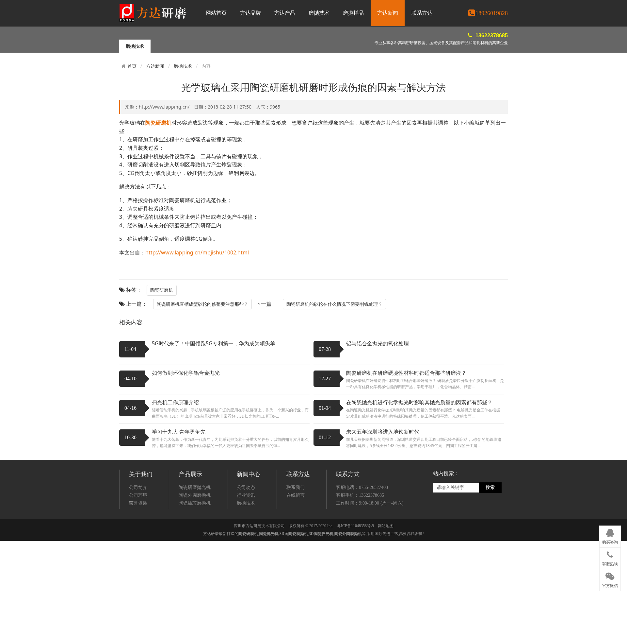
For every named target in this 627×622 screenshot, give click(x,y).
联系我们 (295, 487)
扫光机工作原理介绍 (175, 402)
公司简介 (138, 487)
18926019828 (491, 13)
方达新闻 (387, 13)
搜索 (490, 487)
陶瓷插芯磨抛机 (195, 503)
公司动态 (246, 487)
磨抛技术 (319, 13)
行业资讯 (246, 495)
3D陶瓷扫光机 (321, 533)
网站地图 (386, 526)
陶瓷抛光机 (269, 533)
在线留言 (295, 495)
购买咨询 (610, 542)
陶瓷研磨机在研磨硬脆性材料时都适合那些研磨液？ (406, 372)
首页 (132, 66)
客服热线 (610, 564)
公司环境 (138, 495)
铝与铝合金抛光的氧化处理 (377, 343)
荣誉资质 (138, 503)
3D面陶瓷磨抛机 (294, 533)
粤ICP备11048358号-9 (355, 526)
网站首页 (216, 13)
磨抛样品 (353, 13)
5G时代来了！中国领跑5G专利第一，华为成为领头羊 (213, 343)
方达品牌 (250, 13)
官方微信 (610, 585)
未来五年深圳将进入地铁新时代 (382, 431)
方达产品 (284, 13)
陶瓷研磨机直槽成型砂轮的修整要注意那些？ (202, 304)
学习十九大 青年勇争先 (178, 431)
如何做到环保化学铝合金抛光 (186, 372)
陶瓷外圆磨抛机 (195, 495)
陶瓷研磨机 (161, 290)
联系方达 (421, 13)
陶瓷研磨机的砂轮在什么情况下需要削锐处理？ (334, 304)
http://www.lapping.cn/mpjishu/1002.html (197, 252)
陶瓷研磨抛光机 (195, 487)
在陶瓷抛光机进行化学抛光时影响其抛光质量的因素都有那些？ (419, 402)
